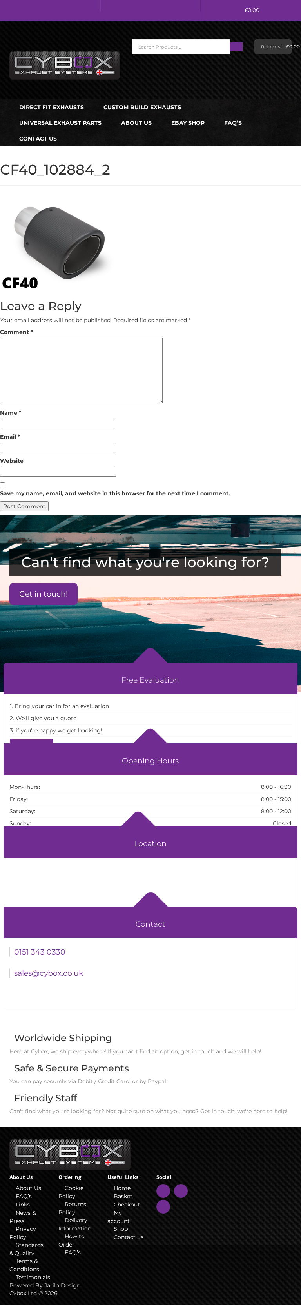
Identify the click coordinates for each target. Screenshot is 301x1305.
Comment (16, 332)
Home (122, 1188)
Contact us (38, 138)
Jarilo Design (62, 1285)
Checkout (127, 1204)
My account (118, 1217)
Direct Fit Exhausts (51, 107)
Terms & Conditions (24, 1265)
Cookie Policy (70, 1192)
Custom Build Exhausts (142, 107)
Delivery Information (74, 1224)
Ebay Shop (188, 122)
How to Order (71, 1240)
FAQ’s (233, 122)
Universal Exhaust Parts (60, 122)
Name (10, 412)
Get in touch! (43, 594)
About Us (136, 122)
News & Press (22, 1217)
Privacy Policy (22, 1233)
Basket (123, 1196)
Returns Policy (72, 1208)
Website (12, 460)
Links (23, 1204)
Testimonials (31, 1277)
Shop (121, 1228)
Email (10, 436)
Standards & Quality (26, 1249)
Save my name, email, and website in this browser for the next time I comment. (115, 493)
